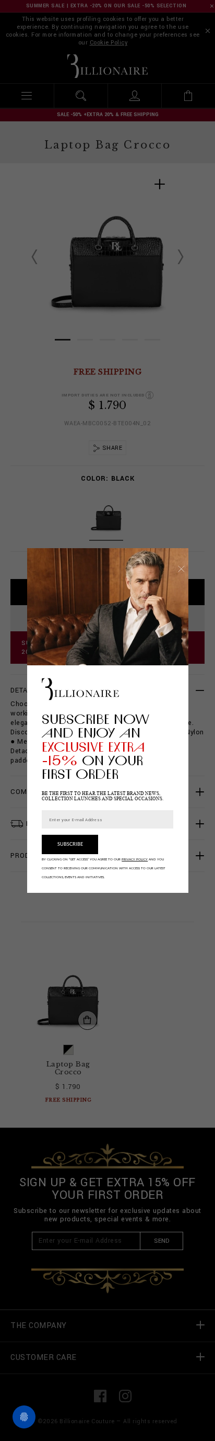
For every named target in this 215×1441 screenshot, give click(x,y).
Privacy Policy (135, 859)
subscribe (70, 844)
